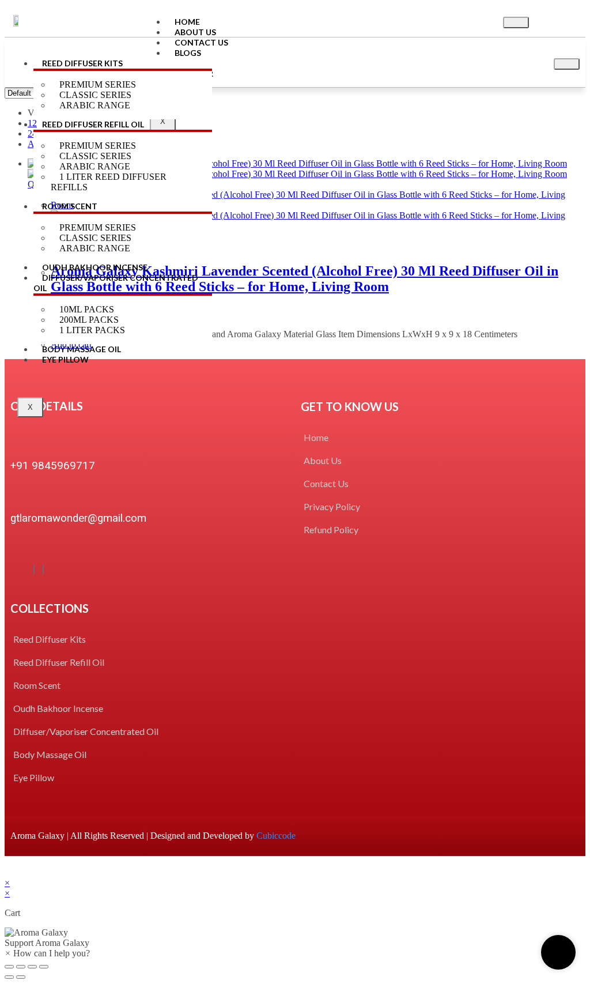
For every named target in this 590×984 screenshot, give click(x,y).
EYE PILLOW (65, 359)
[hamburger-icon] (516, 22)
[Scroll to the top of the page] (8, 872)
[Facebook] (34, 569)
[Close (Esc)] (9, 966)
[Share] (20, 966)
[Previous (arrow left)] (9, 977)
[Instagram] (43, 569)
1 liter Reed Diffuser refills (109, 182)
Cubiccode (276, 835)
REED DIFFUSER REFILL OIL (93, 124)
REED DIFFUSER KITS (82, 63)
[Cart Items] (559, 21)
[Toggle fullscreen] (32, 966)
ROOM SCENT (69, 206)
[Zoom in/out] (43, 966)
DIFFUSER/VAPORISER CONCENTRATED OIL (115, 283)
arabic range (94, 248)
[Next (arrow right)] (20, 977)
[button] (295, 938)
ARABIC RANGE (94, 105)
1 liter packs (92, 330)
